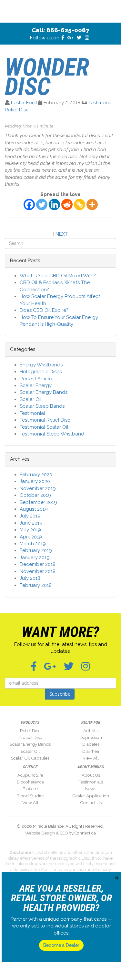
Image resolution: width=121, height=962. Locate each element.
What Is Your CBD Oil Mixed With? (58, 276)
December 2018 (37, 564)
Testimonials (90, 781)
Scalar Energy (36, 385)
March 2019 (33, 544)
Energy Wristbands (41, 365)
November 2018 (37, 571)
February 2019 (36, 550)
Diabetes (90, 744)
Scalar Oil (31, 399)
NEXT (61, 234)
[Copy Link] (79, 204)
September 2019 (38, 502)
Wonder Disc (47, 77)
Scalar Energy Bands (43, 392)
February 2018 (36, 585)
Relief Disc (30, 730)
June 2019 (31, 523)
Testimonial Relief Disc (45, 420)
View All (91, 758)
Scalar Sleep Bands (42, 406)
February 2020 (36, 474)
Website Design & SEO (46, 833)
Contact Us (91, 802)
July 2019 (30, 516)
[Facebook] (29, 204)
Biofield (30, 788)
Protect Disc (30, 737)
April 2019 (31, 537)
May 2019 (30, 530)
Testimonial (32, 413)
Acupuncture (30, 775)
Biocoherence (30, 781)
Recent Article (36, 379)
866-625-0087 (67, 30)
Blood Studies (30, 795)
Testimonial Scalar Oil (44, 427)
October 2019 (35, 495)
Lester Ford (24, 103)
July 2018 (30, 578)
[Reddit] (67, 204)
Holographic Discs (41, 371)
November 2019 (38, 488)
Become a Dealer (61, 945)
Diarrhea (90, 751)
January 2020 (35, 481)
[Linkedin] (54, 204)
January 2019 (35, 557)
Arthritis (90, 730)
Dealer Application (90, 795)
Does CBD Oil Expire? (44, 310)
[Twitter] (41, 204)
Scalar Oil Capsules (30, 758)
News (90, 788)
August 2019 (34, 509)
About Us (91, 775)
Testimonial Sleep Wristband (52, 434)
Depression (91, 737)
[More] (92, 204)
